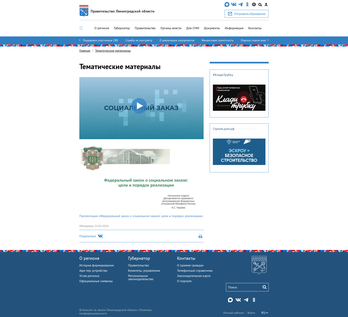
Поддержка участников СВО (100, 40)
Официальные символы (96, 281)
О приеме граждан (190, 265)
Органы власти (171, 28)
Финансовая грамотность (218, 40)
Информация (234, 28)
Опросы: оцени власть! (255, 40)
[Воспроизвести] (82, 136)
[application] (141, 108)
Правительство (145, 28)
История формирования (96, 265)
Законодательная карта (193, 276)
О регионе (101, 28)
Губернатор (122, 28)
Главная (84, 51)
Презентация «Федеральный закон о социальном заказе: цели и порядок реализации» (141, 216)
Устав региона (89, 276)
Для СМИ (192, 28)
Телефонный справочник (195, 270)
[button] (139, 106)
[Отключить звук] (195, 136)
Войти (251, 313)
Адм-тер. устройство (93, 270)
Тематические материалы (113, 51)
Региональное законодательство (140, 277)
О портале (184, 281)
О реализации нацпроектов (177, 40)
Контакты (255, 28)
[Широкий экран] (201, 136)
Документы (212, 28)
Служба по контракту (138, 40)
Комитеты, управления (144, 270)
